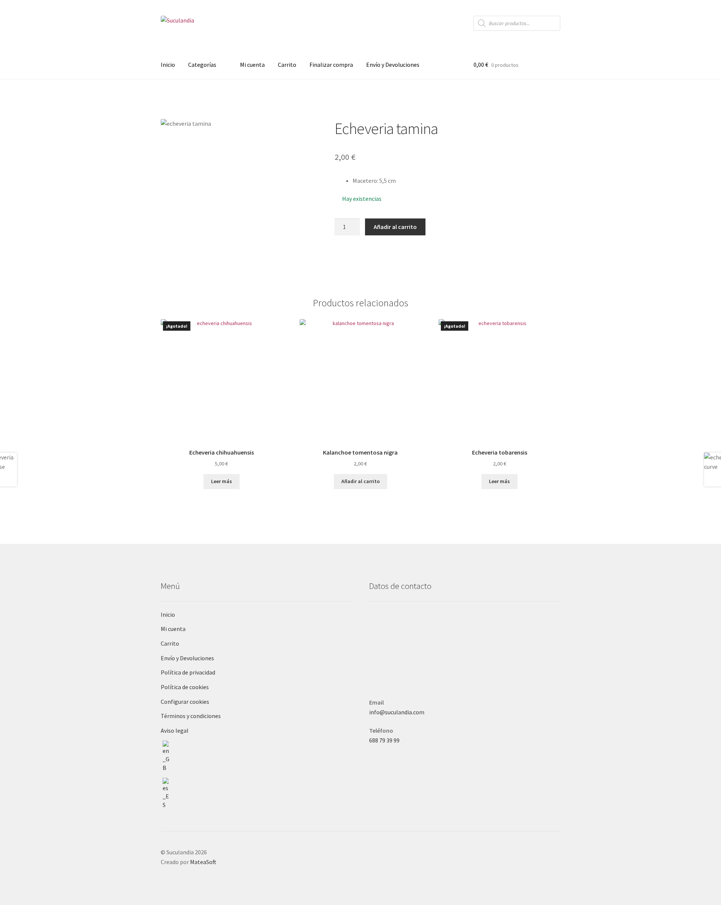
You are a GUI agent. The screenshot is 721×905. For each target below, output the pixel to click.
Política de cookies (185, 687)
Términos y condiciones (191, 716)
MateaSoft (203, 862)
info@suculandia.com (396, 712)
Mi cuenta (252, 64)
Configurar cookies (185, 701)
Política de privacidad (188, 672)
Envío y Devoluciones (392, 64)
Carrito (287, 64)
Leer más (221, 481)
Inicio (168, 64)
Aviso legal (175, 730)
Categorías (202, 64)
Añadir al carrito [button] (360, 481)
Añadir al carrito (395, 226)
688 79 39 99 (384, 740)
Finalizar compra (331, 64)
